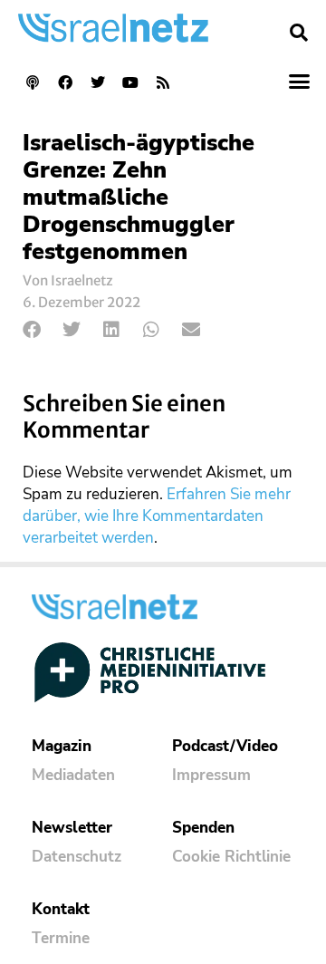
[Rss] (163, 82)
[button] (299, 32)
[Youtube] (130, 82)
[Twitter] (97, 82)
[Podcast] (32, 82)
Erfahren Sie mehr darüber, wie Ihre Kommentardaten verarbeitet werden (157, 516)
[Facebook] (65, 82)
